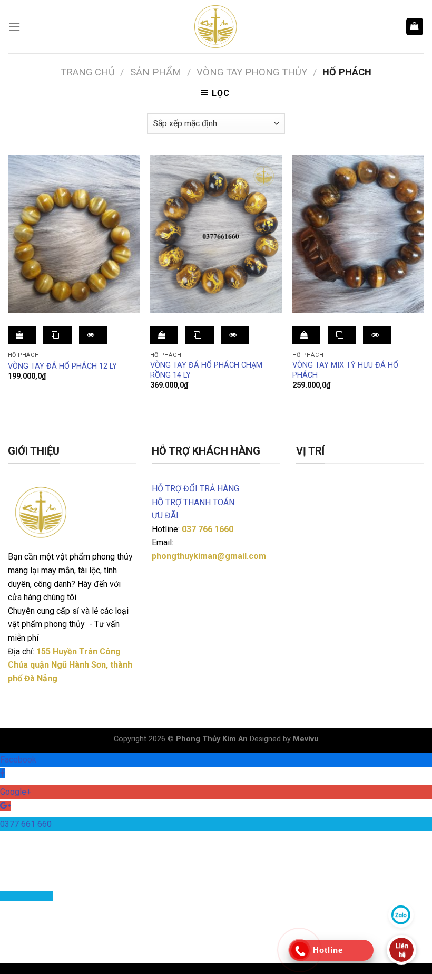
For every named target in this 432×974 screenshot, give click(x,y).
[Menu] (14, 27)
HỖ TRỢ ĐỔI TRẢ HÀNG (195, 489)
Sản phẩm (155, 72)
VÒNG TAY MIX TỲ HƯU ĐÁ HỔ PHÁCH (345, 370)
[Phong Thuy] (216, 26)
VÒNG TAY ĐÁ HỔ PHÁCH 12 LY (62, 366)
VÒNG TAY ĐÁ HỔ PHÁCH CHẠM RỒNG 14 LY (206, 370)
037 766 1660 (207, 529)
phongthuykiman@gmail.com (209, 556)
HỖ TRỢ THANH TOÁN (193, 502)
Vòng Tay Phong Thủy (252, 72)
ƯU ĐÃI (165, 515)
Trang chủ (88, 72)
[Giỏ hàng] (415, 26)
